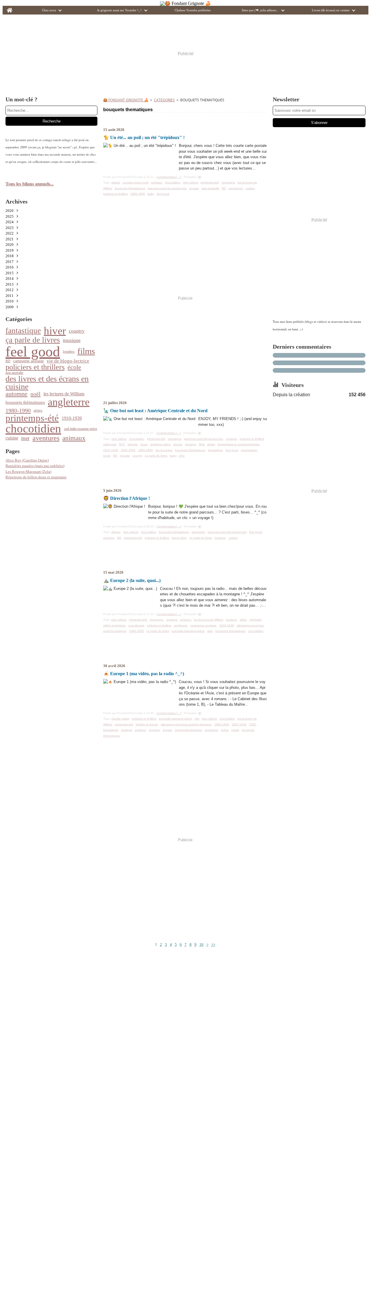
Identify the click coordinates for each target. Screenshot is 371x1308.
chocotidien (33, 429)
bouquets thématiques (25, 402)
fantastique (23, 331)
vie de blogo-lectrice (68, 361)
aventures (45, 438)
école (74, 367)
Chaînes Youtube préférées (192, 10)
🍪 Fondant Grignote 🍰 (125, 100)
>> (213, 944)
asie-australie (14, 372)
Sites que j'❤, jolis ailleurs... (260, 10)
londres (68, 351)
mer (25, 438)
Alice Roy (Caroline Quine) (27, 460)
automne (17, 394)
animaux (74, 438)
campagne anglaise (28, 361)
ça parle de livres (33, 340)
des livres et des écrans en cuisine (47, 383)
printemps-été (32, 418)
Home (9, 7)
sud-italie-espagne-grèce (80, 428)
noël (35, 394)
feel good (33, 351)
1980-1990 (18, 410)
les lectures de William (63, 394)
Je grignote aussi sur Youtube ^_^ (119, 10)
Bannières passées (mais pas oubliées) (35, 466)
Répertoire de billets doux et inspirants (36, 477)
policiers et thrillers (35, 367)
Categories (164, 100)
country (77, 331)
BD (8, 361)
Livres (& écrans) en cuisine (331, 10)
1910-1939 (72, 418)
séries (38, 410)
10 (201, 944)
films (86, 351)
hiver (55, 330)
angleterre (69, 402)
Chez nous (49, 10)
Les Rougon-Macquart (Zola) (28, 471)
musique (72, 340)
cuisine (12, 438)
